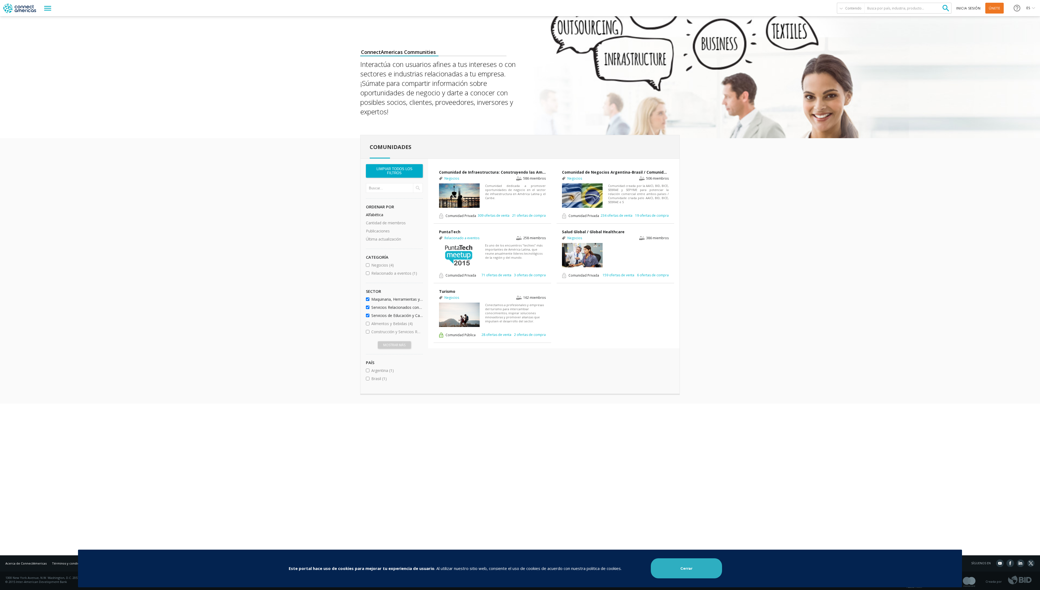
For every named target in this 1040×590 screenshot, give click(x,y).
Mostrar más (394, 345)
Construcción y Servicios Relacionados (396, 331)
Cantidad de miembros (386, 222)
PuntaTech (449, 231)
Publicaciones (378, 231)
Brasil (393, 378)
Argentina (396, 370)
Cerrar (686, 568)
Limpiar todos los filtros (394, 171)
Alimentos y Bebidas (396, 323)
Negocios (396, 265)
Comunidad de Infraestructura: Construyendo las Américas (492, 172)
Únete (994, 8)
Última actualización (383, 239)
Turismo (447, 291)
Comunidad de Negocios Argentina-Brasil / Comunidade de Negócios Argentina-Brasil (615, 172)
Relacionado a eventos (396, 273)
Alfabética (374, 214)
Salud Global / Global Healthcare (593, 231)
